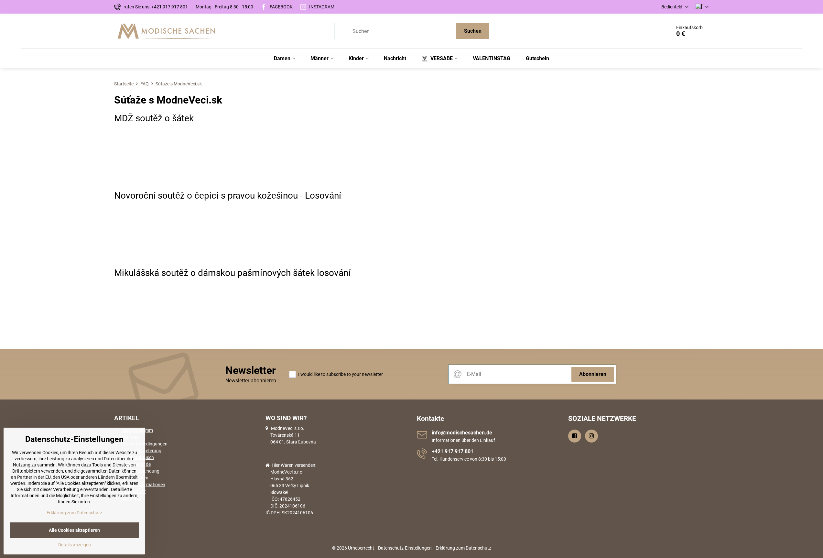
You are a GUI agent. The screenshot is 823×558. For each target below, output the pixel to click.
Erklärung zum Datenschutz (463, 548)
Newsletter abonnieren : (252, 380)
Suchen (473, 31)
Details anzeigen (74, 544)
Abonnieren (592, 374)
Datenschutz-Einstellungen (405, 548)
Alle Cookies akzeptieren (74, 530)
